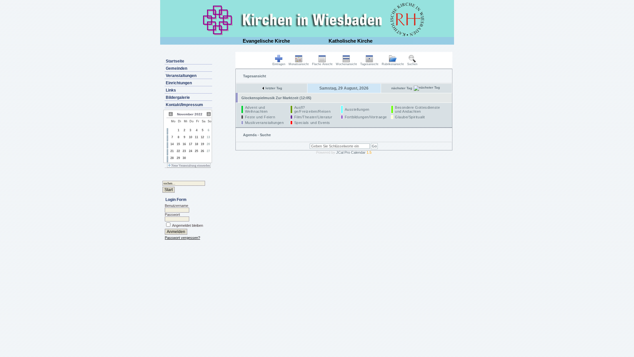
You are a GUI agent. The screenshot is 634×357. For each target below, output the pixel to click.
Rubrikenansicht (393, 64)
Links (171, 90)
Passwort (172, 215)
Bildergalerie (178, 97)
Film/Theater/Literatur (313, 117)
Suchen (412, 64)
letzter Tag (273, 88)
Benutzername (176, 206)
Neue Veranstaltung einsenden (190, 165)
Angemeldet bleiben (187, 225)
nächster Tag (401, 88)
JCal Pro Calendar (353, 152)
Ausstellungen (357, 109)
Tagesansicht (369, 64)
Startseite (175, 61)
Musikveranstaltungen (264, 123)
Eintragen (278, 64)
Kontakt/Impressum (184, 104)
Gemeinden (176, 68)
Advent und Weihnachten (256, 109)
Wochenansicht (346, 64)
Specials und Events (312, 123)
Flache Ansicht (322, 64)
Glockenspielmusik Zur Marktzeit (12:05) (276, 98)
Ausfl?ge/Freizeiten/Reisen (312, 109)
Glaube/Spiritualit (410, 117)
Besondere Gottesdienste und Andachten (417, 109)
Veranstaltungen (181, 75)
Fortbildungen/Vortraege (366, 117)
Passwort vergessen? (182, 238)
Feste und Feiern (260, 117)
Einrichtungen (179, 83)
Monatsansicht (299, 64)
